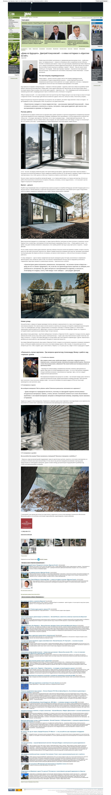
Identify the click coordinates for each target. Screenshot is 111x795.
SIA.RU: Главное (43, 559)
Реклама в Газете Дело (14, 32)
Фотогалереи (11, 25)
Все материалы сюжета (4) (26, 590)
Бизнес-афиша (12, 26)
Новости (30, 17)
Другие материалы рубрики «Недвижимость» (33, 596)
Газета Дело (24, 555)
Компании (11, 35)
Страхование (42, 48)
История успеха (63, 48)
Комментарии (11, 20)
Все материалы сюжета (84, 46)
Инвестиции (35, 48)
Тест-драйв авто (13, 42)
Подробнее (100, 46)
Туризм (93, 49)
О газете (11, 30)
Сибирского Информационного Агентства (69, 791)
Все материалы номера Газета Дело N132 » (30, 594)
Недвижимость (24, 48)
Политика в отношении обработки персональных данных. (78, 794)
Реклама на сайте (14, 78)
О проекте (11, 37)
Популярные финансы (13, 22)
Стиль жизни (49, 48)
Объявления (55, 48)
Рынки (10, 33)
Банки (30, 48)
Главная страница (24, 17)
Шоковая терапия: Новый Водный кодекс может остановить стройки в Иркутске (46, 23)
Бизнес (94, 23)
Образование (82, 48)
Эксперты (23, 49)
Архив (11, 29)
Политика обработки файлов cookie (96, 794)
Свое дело (11, 23)
